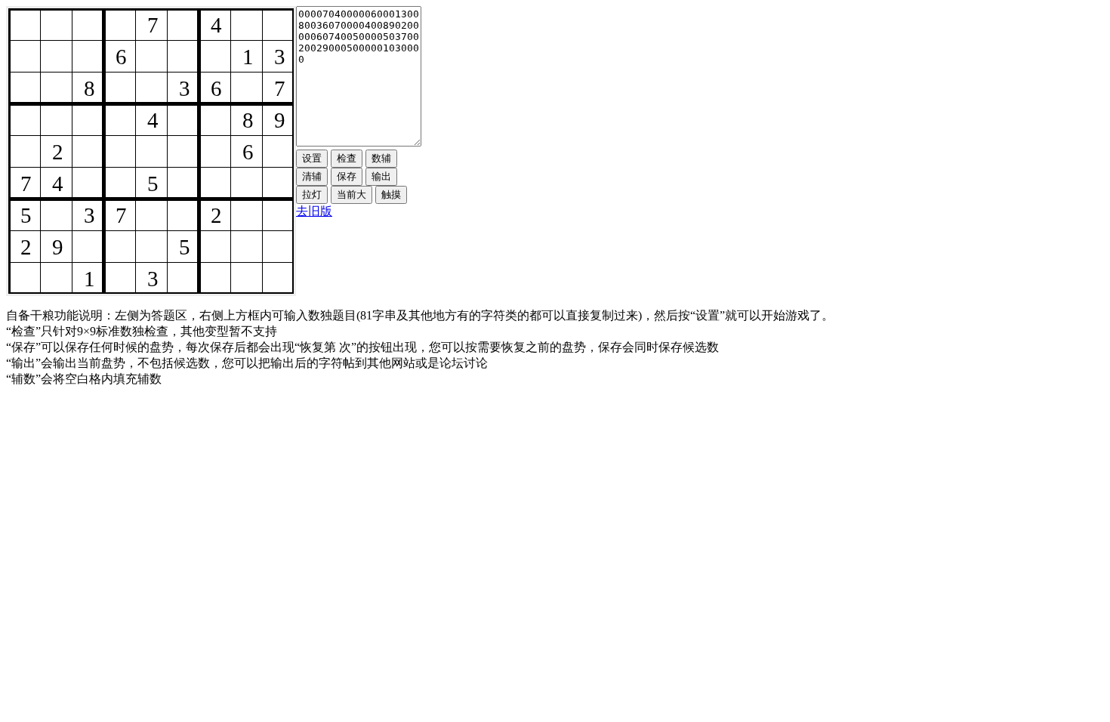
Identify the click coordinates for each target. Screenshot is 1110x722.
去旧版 (314, 211)
